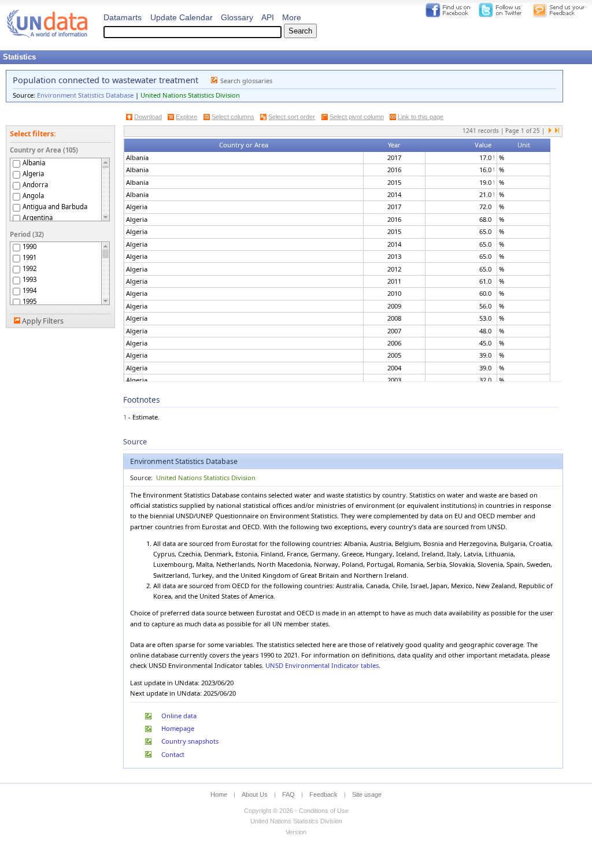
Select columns (233, 116)
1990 (29, 246)
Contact (172, 754)
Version (296, 832)
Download (148, 116)
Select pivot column (357, 116)
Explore (186, 116)
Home (218, 794)
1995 (29, 301)
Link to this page (420, 116)
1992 (29, 268)
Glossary (237, 17)
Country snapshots (190, 741)
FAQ (288, 794)
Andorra (35, 184)
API (267, 17)
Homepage (177, 728)
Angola (33, 195)
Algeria (33, 173)
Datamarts (122, 17)
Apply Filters (43, 321)
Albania (34, 162)
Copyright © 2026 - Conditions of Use (296, 810)
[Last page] (556, 131)
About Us (255, 794)
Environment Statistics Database (85, 95)
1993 (29, 279)
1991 (29, 257)
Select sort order (291, 116)
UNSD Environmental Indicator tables (322, 665)
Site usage (367, 794)
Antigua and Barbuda (55, 206)
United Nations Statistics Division (190, 95)
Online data (179, 715)
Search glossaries (246, 80)
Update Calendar (181, 17)
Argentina (38, 217)
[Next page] (550, 131)
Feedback (323, 794)
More (291, 17)
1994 (29, 290)
